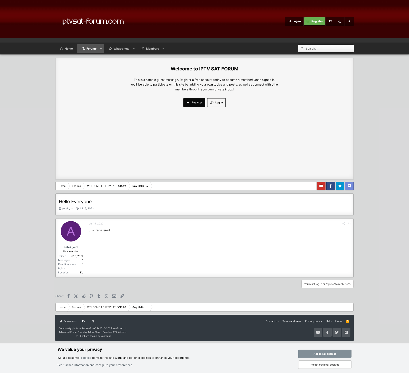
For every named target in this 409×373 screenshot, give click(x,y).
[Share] (343, 223)
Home (69, 48)
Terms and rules (291, 321)
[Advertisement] (204, 139)
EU (82, 272)
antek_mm (68, 208)
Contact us (272, 321)
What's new (121, 48)
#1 (349, 223)
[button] (101, 48)
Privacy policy (313, 321)
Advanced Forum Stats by (93, 332)
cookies (86, 357)
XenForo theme (88, 335)
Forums (91, 48)
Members (152, 48)
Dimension (69, 321)
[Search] (349, 21)
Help (328, 321)
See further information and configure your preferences (95, 365)
